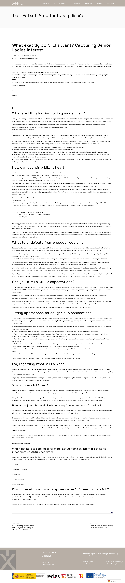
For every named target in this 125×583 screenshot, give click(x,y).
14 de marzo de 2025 (28, 55)
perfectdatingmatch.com (21, 444)
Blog (14, 55)
